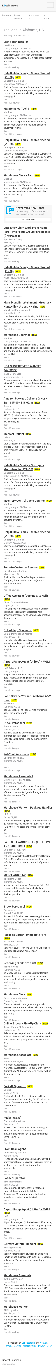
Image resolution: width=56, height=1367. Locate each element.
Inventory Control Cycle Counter (24, 500)
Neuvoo (43, 1343)
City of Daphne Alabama (16, 602)
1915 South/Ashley (13, 1279)
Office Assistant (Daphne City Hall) (26, 595)
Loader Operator (14, 1178)
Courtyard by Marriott (15, 1152)
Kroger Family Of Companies (18, 1027)
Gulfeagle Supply (12, 1247)
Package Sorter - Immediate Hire (25, 934)
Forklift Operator (15, 1086)
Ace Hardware (11, 726)
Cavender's (9, 910)
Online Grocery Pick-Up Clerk (22, 1023)
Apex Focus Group (13, 239)
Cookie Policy (29, 1346)
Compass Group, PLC (15, 850)
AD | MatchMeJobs (13, 941)
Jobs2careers (28, 1343)
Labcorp (8, 437)
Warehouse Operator (17, 334)
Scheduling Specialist (18, 630)
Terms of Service (13, 1346)
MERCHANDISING (15, 875)
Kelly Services (11, 966)
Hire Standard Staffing (15, 571)
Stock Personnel (14, 723)
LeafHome (9, 45)
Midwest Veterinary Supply (17, 780)
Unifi (6, 1216)
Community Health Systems (18, 634)
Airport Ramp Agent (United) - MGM (27, 661)
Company (34, 15)
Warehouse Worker (16, 1306)
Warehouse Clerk (14, 994)
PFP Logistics (11, 1310)
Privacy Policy (45, 1346)
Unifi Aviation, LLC (13, 668)
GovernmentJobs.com (15, 998)
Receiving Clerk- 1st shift (20, 963)
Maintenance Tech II (17, 108)
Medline (8, 112)
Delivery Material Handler (20, 1244)
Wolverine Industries (14, 1121)
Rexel (6, 1058)
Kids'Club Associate (16, 754)
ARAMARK (9, 703)
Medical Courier (14, 434)
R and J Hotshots (12, 374)
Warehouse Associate (17, 1054)
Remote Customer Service (20, 567)
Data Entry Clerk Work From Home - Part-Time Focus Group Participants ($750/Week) (27, 231)
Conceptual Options (14, 81)
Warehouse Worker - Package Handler (28, 807)
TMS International (13, 1181)
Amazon (8, 406)
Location (6, 15)
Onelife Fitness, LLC (14, 758)
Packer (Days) (12, 1117)
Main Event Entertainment (17, 310)
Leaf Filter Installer (16, 41)
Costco (7, 1090)
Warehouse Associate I (18, 776)
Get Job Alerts (28, 219)
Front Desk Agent (15, 1149)
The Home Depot (12, 879)
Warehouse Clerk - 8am (18, 175)
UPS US (8, 814)
